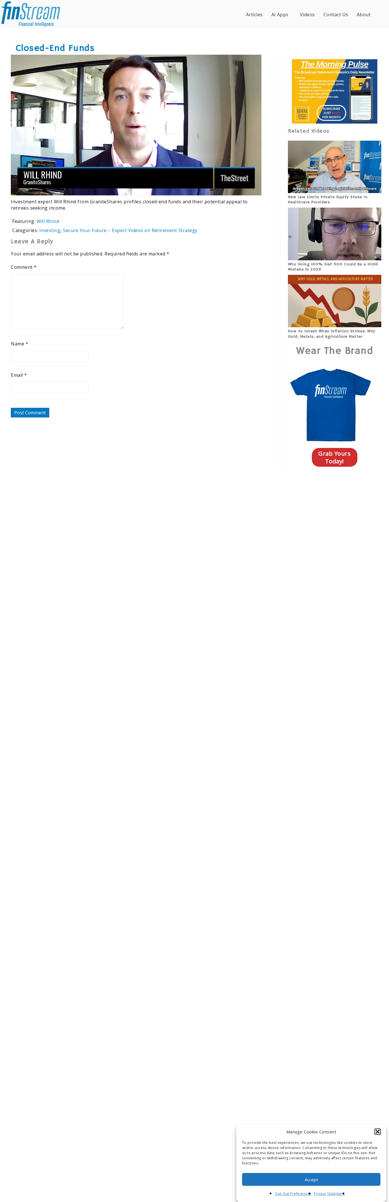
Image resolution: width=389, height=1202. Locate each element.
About (363, 14)
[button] (377, 1132)
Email (19, 375)
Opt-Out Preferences (293, 1193)
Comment (23, 267)
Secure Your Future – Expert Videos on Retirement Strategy (130, 230)
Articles (254, 14)
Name (19, 344)
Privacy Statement (329, 1193)
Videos (307, 14)
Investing (49, 230)
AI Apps (279, 14)
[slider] (119, 187)
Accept (311, 1179)
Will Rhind (48, 221)
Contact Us (336, 14)
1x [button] (253, 187)
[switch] (220, 187)
